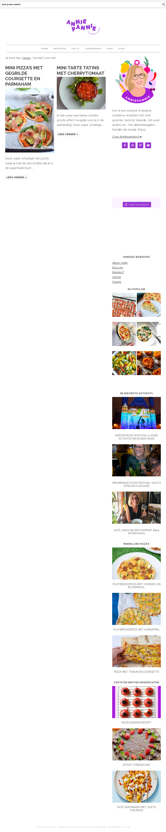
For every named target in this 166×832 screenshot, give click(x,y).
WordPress (114, 827)
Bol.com (117, 267)
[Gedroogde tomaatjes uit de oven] (124, 307)
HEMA (116, 277)
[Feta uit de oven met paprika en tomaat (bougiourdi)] (124, 336)
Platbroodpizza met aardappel (136, 629)
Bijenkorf (118, 272)
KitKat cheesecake (136, 764)
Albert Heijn (120, 263)
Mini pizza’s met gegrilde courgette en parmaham (24, 76)
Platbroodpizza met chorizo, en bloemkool (136, 586)
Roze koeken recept (136, 722)
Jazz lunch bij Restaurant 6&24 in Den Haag (136, 532)
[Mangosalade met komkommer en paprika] (124, 365)
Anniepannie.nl (83, 25)
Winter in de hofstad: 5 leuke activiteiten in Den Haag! (136, 437)
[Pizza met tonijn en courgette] (136, 666)
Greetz (116, 282)
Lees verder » (16, 177)
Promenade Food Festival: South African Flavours (136, 484)
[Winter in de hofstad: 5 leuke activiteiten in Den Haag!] (136, 414)
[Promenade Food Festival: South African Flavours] (136, 461)
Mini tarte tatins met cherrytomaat (81, 70)
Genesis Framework (94, 827)
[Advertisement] (136, 173)
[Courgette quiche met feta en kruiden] (149, 307)
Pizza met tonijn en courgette (136, 671)
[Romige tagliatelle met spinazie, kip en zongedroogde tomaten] (149, 336)
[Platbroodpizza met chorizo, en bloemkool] (136, 578)
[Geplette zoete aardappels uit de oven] (149, 365)
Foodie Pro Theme (68, 827)
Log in (126, 827)
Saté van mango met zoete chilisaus (136, 809)
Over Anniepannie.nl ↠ (127, 136)
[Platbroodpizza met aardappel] (136, 624)
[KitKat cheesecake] (136, 759)
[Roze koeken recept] (136, 717)
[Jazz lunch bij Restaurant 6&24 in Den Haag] (136, 508)
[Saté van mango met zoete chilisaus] (136, 801)
